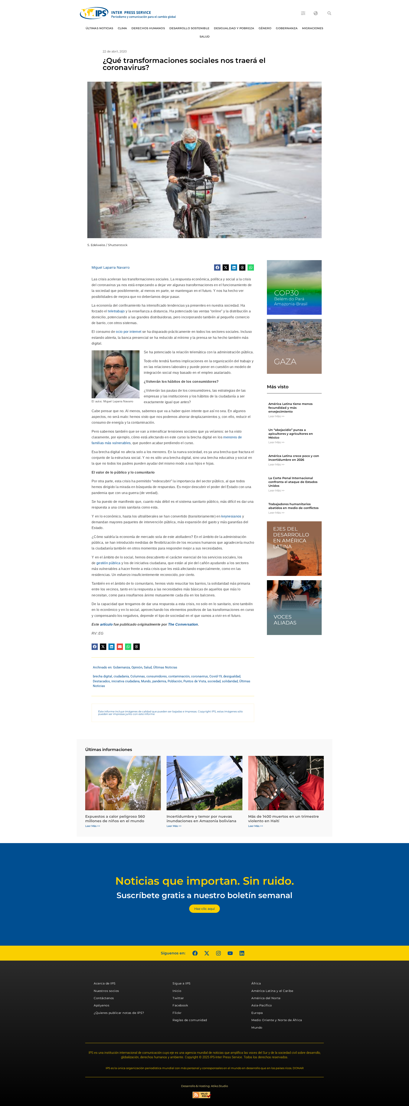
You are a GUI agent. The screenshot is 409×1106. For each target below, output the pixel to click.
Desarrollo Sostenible (189, 28)
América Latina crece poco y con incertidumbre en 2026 (293, 458)
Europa (257, 1013)
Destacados (101, 681)
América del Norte (266, 998)
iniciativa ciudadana (125, 681)
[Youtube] (230, 953)
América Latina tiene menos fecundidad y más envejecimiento (290, 407)
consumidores (156, 676)
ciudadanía (121, 676)
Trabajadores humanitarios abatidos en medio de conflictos (293, 506)
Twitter (178, 998)
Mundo (146, 681)
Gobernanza (287, 28)
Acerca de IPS (105, 983)
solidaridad (230, 681)
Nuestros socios (106, 991)
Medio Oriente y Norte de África (276, 1020)
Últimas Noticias (99, 28)
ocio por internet (128, 331)
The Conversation (183, 624)
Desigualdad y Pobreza (234, 28)
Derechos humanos (148, 28)
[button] (329, 13)
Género (265, 28)
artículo (106, 624)
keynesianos (231, 516)
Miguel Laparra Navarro (111, 267)
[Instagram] (218, 953)
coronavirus (199, 676)
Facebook (180, 1005)
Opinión (136, 667)
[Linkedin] (241, 953)
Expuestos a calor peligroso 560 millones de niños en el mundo (115, 818)
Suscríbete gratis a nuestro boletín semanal (204, 895)
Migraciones (312, 28)
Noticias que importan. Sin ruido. (204, 880)
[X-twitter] (206, 953)
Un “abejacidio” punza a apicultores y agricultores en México (290, 433)
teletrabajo (116, 311)
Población (175, 681)
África (256, 983)
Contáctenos (104, 998)
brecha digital (102, 676)
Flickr (177, 1013)
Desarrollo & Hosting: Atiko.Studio (204, 1086)
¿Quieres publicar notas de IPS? (119, 1013)
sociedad (213, 681)
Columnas (137, 676)
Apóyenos (101, 1005)
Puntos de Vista (194, 681)
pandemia (159, 681)
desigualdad (231, 676)
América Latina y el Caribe (272, 991)
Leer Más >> (276, 416)
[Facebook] (195, 953)
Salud (205, 36)
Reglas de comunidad (190, 1020)
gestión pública (108, 563)
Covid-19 (215, 676)
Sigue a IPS (182, 983)
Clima (122, 28)
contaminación (179, 676)
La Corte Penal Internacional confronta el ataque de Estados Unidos (292, 482)
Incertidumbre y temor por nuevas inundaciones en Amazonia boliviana (201, 818)
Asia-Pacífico (261, 1005)
